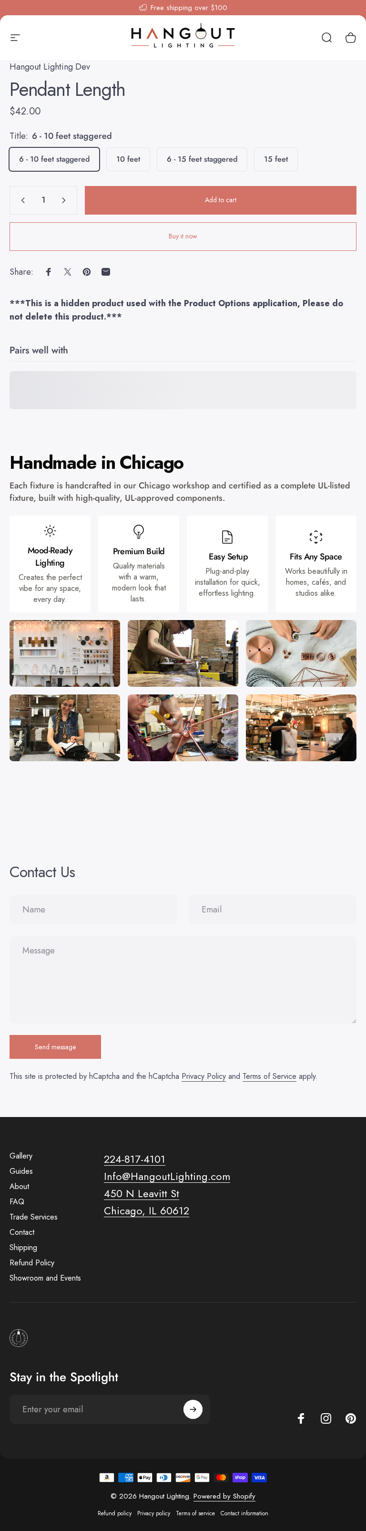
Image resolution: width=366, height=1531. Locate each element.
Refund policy (115, 1513)
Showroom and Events (45, 1278)
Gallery (21, 1156)
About (19, 1186)
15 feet (276, 159)
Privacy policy (153, 1513)
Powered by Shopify (224, 1496)
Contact (22, 1232)
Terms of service (195, 1513)
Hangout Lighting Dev (50, 67)
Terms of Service (269, 1076)
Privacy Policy (204, 1076)
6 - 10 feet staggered (54, 159)
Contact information (244, 1513)
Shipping (23, 1247)
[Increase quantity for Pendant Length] (66, 200)
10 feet (128, 159)
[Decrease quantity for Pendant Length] (21, 200)
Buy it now (183, 236)
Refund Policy (32, 1263)
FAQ (17, 1202)
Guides (21, 1171)
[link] (141, 1193)
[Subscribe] (193, 1409)
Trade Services (34, 1217)
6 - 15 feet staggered (202, 159)
